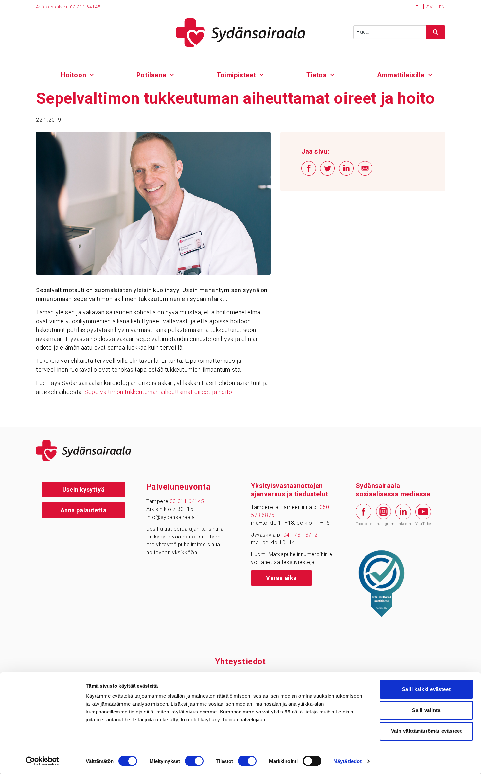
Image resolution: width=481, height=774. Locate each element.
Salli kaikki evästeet (426, 689)
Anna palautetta (84, 510)
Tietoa (316, 75)
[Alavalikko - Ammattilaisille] (430, 74)
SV (430, 6)
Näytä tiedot (347, 761)
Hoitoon (73, 75)
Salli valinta (426, 710)
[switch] (194, 761)
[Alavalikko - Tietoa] (332, 74)
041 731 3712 (300, 535)
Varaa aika (281, 577)
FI (418, 6)
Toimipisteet (236, 75)
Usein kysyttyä (83, 489)
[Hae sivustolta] (435, 32)
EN (442, 6)
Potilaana (151, 75)
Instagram (383, 524)
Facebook (363, 524)
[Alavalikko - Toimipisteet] (261, 74)
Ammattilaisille (400, 75)
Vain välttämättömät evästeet (426, 731)
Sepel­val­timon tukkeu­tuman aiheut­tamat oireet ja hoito (158, 391)
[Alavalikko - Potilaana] (172, 74)
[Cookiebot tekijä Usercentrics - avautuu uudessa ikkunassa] (42, 761)
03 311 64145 (85, 6)
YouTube (423, 524)
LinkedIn (403, 524)
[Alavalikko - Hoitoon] (92, 74)
